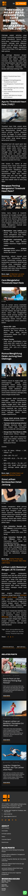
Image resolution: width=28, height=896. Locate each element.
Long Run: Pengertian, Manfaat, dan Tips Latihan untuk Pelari (13, 768)
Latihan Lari (14, 631)
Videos (3, 836)
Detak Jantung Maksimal (13, 629)
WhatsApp (5, 617)
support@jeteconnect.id (10, 816)
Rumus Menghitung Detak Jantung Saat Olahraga (14, 88)
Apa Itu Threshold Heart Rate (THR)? (12, 77)
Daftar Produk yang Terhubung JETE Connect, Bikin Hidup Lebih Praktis (14, 561)
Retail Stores (5, 842)
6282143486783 (8, 814)
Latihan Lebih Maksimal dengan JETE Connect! (13, 96)
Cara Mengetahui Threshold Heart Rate (13, 84)
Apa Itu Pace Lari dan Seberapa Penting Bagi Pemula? (12, 681)
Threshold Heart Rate (16, 633)
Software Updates (6, 833)
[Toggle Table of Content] (23, 74)
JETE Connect (5, 828)
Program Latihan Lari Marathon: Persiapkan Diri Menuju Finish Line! (13, 723)
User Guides (5, 830)
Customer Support (6, 839)
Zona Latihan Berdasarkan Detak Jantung (13, 92)
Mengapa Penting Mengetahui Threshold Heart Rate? (12, 81)
